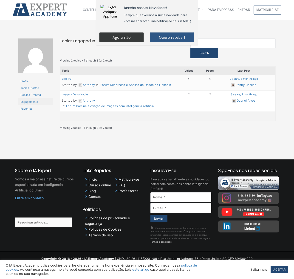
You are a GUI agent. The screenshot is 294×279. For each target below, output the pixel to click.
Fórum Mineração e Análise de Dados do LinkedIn (135, 85)
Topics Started (29, 88)
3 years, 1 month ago (244, 94)
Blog (92, 191)
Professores (129, 191)
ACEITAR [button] (279, 269)
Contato (94, 196)
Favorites (26, 108)
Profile (24, 81)
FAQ (122, 185)
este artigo (140, 269)
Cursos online (99, 185)
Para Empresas (221, 10)
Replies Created (30, 95)
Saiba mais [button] (258, 269)
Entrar (244, 10)
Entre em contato (29, 198)
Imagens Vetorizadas (75, 94)
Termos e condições (161, 242)
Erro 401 (67, 78)
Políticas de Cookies (105, 229)
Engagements (29, 101)
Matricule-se (267, 10)
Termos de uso (100, 235)
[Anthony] (35, 57)
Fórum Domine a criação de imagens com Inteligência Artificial (110, 106)
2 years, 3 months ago (244, 78)
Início (92, 179)
